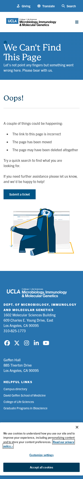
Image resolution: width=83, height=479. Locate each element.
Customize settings (41, 455)
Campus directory (15, 389)
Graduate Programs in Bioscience (25, 408)
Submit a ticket (19, 194)
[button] (46, 6)
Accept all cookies (41, 467)
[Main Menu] (76, 22)
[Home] (5, 41)
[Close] (77, 427)
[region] (41, 448)
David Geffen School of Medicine (25, 395)
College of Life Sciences (19, 402)
